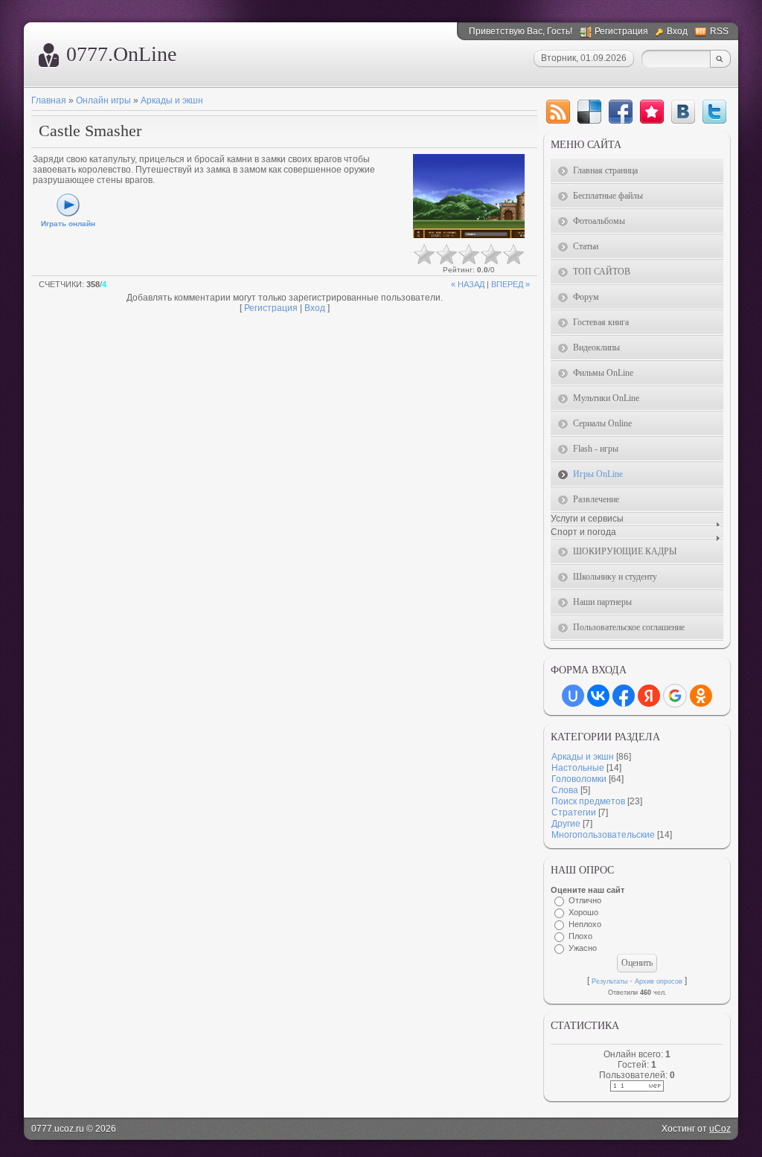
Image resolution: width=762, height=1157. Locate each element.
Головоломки (578, 779)
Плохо (580, 936)
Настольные (577, 768)
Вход (677, 31)
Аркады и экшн (172, 100)
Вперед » (510, 284)
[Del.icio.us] (589, 112)
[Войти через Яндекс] (649, 696)
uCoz (720, 1129)
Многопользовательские (603, 835)
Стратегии (573, 812)
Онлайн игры (103, 100)
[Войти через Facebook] (623, 696)
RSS (719, 31)
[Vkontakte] (683, 112)
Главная (48, 100)
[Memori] (652, 112)
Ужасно (583, 947)
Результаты (609, 981)
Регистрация (621, 31)
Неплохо (585, 924)
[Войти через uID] (573, 696)
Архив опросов (658, 981)
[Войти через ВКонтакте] (598, 696)
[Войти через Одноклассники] (701, 696)
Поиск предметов (588, 801)
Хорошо (583, 912)
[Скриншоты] (469, 196)
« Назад (467, 284)
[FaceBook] (621, 112)
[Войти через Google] (675, 696)
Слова (564, 790)
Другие (565, 823)
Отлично (585, 900)
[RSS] (558, 112)
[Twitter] (714, 112)
